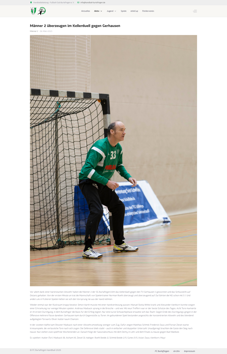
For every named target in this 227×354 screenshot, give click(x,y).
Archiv (176, 351)
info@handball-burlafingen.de (93, 2)
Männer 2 (34, 31)
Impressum (189, 351)
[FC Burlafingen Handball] (38, 11)
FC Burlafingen (162, 351)
